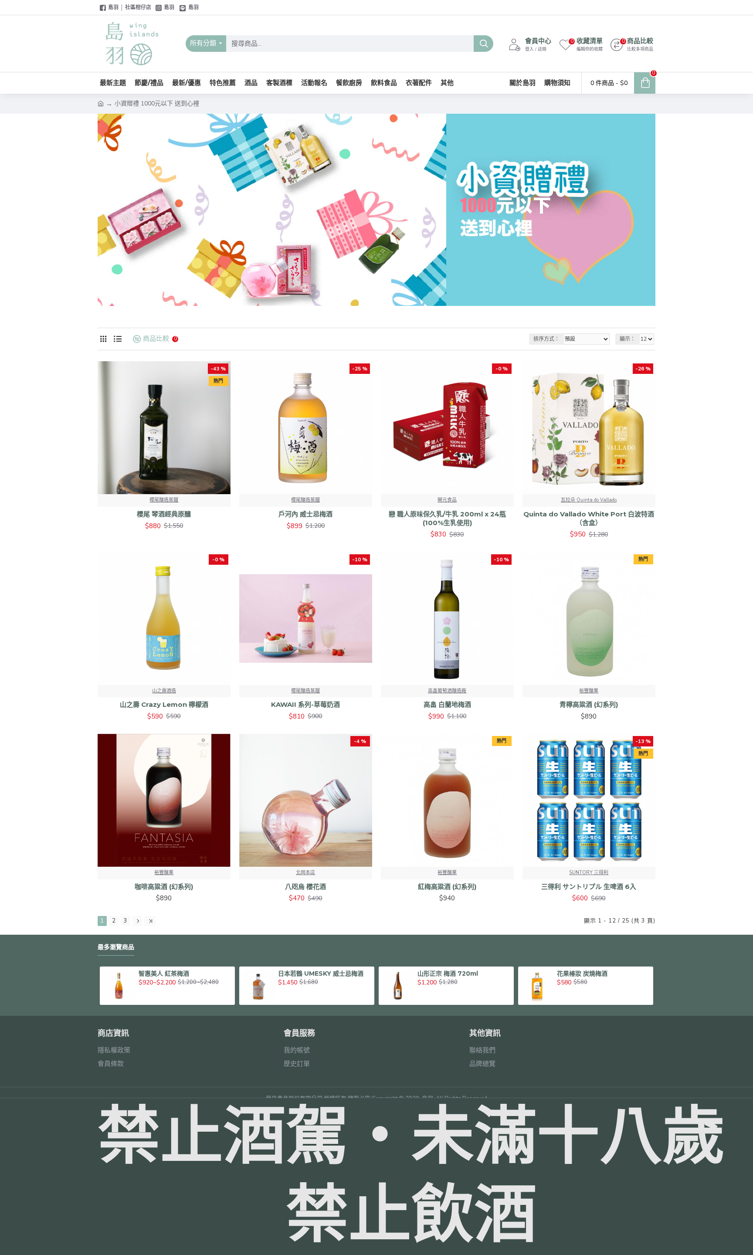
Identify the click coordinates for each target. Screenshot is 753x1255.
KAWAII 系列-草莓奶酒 (305, 704)
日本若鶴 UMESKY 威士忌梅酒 (320, 973)
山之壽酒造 (164, 691)
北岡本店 (305, 872)
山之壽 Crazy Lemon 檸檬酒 (164, 704)
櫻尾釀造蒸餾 (163, 500)
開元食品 (447, 500)
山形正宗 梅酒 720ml (447, 973)
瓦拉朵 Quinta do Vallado (589, 500)
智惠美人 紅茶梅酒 (164, 973)
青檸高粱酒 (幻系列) (589, 704)
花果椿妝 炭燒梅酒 (582, 973)
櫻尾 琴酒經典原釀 (164, 514)
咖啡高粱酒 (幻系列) (164, 886)
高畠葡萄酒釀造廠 (447, 691)
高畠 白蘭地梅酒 (447, 704)
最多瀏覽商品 (116, 947)
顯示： (627, 339)
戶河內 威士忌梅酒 (305, 514)
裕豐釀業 (588, 691)
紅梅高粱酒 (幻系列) (447, 886)
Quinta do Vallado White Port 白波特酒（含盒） (588, 518)
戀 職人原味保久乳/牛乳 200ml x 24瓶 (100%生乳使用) (447, 518)
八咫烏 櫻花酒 (305, 886)
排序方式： (546, 339)
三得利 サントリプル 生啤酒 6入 (588, 886)
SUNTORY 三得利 (588, 872)
